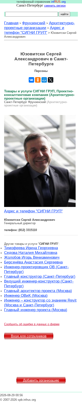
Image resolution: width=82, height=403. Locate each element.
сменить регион (55, 5)
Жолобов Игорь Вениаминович (31, 257)
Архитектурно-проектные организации (39, 25)
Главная (11, 23)
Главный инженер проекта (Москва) (35, 309)
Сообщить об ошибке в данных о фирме (31, 324)
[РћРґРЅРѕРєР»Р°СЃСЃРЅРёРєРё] (38, 80)
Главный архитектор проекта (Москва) (38, 290)
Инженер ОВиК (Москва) (26, 295)
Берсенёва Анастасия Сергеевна (33, 262)
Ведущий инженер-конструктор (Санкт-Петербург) (39, 283)
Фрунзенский (33, 23)
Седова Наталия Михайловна (30, 252)
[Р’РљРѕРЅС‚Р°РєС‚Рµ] (31, 80)
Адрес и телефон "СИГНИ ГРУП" (34, 30)
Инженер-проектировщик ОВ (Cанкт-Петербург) (36, 269)
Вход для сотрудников (28, 336)
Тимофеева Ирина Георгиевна (31, 248)
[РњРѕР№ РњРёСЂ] (44, 80)
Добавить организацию (41, 380)
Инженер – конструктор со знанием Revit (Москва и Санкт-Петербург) (40, 302)
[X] (50, 80)
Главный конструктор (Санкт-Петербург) (39, 276)
